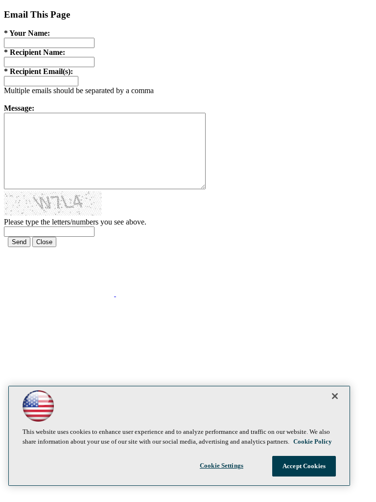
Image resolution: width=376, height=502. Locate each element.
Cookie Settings (221, 465)
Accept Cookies (304, 466)
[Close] (335, 396)
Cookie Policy (312, 441)
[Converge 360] (60, 293)
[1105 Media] (154, 293)
